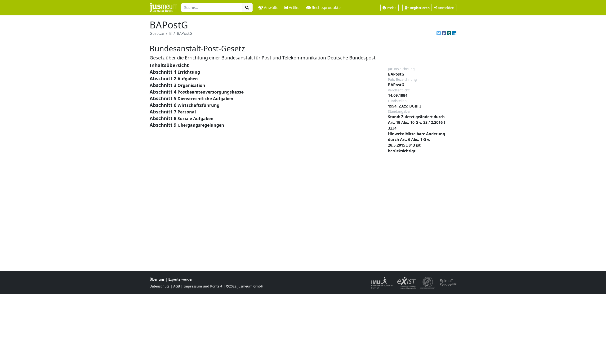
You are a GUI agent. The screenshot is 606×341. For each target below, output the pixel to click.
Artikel (294, 7)
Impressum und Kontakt (203, 286)
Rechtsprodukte (326, 7)
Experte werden (180, 279)
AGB (176, 286)
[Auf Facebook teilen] (444, 33)
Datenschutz (159, 286)
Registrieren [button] (420, 7)
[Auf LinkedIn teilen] (454, 33)
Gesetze (157, 33)
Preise (392, 7)
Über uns (157, 279)
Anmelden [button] (445, 7)
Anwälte (271, 7)
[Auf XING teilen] (449, 33)
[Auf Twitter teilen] (439, 33)
